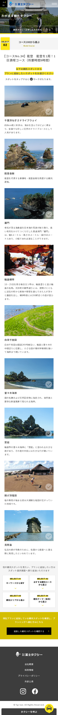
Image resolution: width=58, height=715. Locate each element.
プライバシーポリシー (29, 675)
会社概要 (29, 664)
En (4, 5)
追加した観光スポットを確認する (29, 631)
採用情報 (29, 669)
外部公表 (29, 681)
